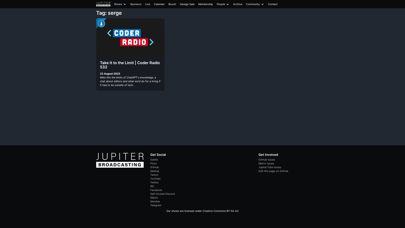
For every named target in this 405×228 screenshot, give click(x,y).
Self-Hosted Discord (162, 193)
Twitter (154, 182)
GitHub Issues (267, 159)
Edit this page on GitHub (273, 171)
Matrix (154, 197)
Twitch (154, 174)
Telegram (155, 205)
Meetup (154, 171)
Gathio (154, 159)
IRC (152, 186)
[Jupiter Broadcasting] (120, 166)
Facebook (156, 190)
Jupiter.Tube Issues (270, 167)
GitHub (154, 167)
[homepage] (103, 4)
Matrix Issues (266, 163)
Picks (153, 163)
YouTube (155, 178)
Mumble (155, 201)
